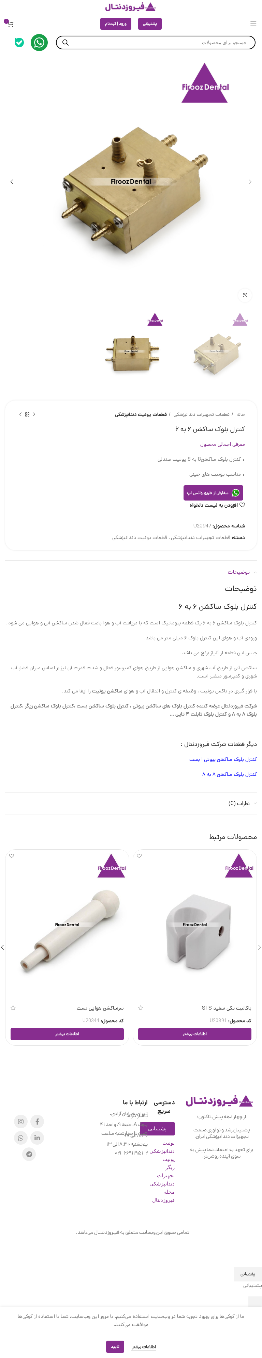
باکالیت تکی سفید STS (226, 1008)
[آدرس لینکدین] (37, 1138)
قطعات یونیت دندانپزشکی (141, 414)
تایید (115, 1346)
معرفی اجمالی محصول (222, 444)
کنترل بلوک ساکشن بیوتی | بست (223, 759)
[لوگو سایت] (131, 7)
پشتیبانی (150, 24)
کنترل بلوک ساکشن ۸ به (231, 774)
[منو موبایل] (253, 24)
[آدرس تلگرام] (29, 1154)
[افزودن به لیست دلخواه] (139, 856)
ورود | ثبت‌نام (116, 24)
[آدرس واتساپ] (21, 1138)
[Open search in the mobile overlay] (156, 42)
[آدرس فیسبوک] (37, 1121)
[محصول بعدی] (20, 414)
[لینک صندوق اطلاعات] (39, 42)
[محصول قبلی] (34, 414)
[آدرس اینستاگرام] (21, 1121)
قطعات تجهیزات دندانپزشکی (201, 414)
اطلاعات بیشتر (143, 1347)
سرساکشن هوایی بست (100, 1008)
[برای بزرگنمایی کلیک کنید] (245, 295)
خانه (240, 414)
